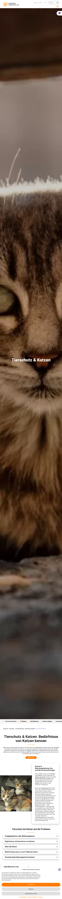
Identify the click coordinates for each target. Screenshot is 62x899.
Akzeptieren (31, 884)
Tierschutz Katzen (10, 721)
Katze (57, 747)
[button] (59, 869)
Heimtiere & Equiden (30, 728)
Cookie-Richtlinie (22, 897)
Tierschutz (11, 728)
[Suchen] (57, 2)
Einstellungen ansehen (31, 893)
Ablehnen (31, 889)
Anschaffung (44, 788)
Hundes (29, 750)
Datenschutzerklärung (32, 897)
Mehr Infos (31, 757)
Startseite (5, 728)
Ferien (36, 805)
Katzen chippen (47, 721)
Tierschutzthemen (19, 728)
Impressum (40, 897)
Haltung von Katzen (40, 777)
